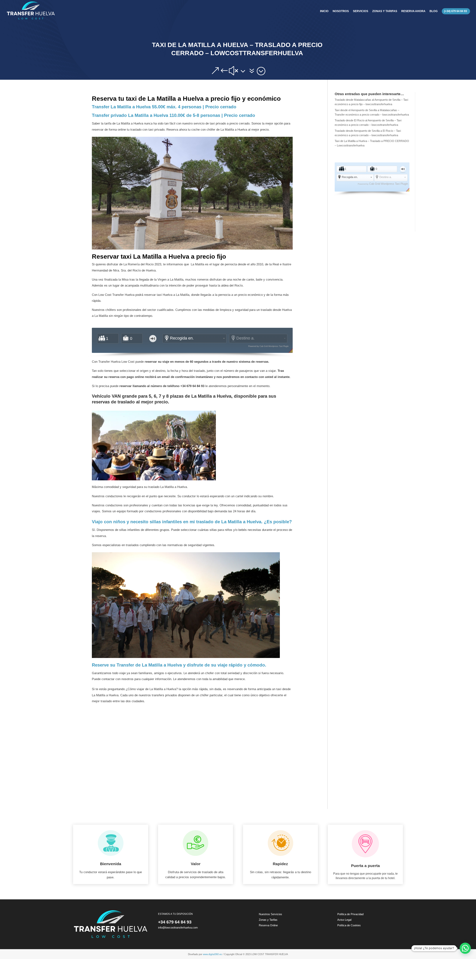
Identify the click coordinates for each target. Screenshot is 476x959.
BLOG (434, 11)
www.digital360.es (212, 954)
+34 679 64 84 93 (175, 922)
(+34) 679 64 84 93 (455, 11)
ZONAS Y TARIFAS (384, 11)
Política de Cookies (349, 925)
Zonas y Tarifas (268, 919)
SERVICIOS (360, 11)
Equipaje (125, 338)
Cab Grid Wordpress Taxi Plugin (274, 346)
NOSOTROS (341, 11)
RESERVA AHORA (413, 11)
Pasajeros (101, 338)
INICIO (324, 11)
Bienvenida (110, 864)
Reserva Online (268, 925)
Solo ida (153, 338)
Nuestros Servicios (270, 914)
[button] (465, 948)
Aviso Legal (344, 919)
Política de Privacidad (350, 914)
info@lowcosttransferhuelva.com (178, 927)
